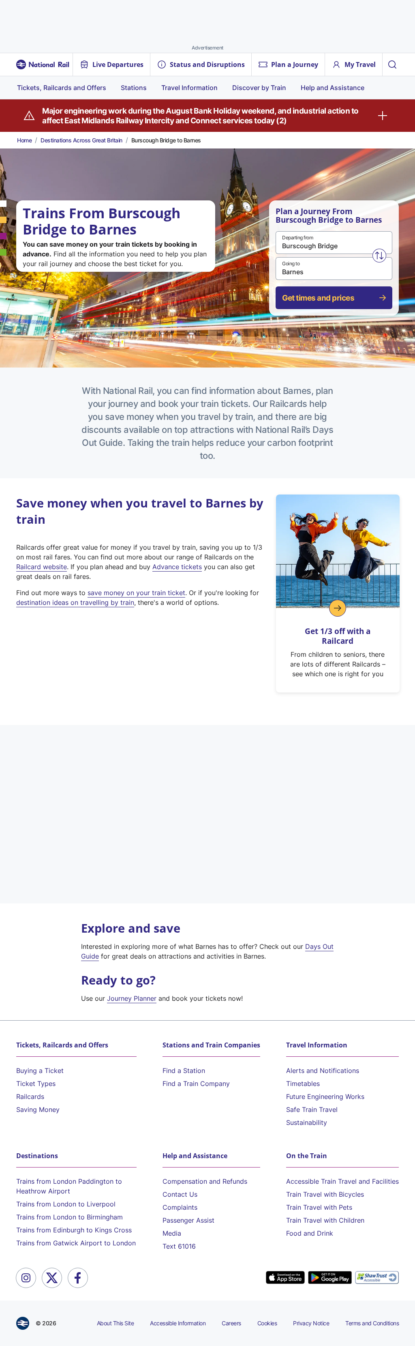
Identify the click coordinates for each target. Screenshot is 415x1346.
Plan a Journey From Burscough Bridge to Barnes (329, 215)
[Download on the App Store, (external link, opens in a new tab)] (285, 1278)
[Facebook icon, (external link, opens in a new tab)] (78, 1278)
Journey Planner (131, 998)
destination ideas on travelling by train (75, 602)
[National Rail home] (42, 64)
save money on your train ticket (136, 593)
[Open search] (392, 64)
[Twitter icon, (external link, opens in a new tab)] (52, 1278)
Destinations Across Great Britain (81, 140)
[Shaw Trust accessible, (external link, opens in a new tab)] (377, 1277)
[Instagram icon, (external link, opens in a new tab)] (26, 1278)
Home (24, 140)
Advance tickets (177, 567)
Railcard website (41, 567)
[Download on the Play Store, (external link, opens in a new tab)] (330, 1278)
